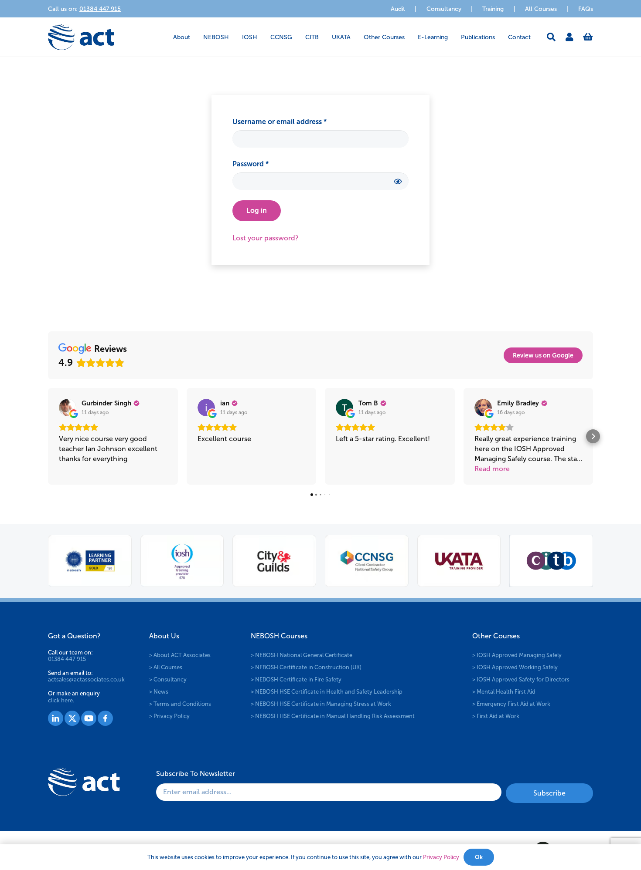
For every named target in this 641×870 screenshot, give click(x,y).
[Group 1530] (105, 718)
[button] (195, 37)
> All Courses (165, 667)
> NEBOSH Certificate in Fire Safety (296, 679)
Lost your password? (265, 238)
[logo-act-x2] (81, 37)
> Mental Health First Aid (503, 691)
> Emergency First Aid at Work (511, 704)
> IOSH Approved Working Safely (515, 667)
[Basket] (588, 37)
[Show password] (398, 181)
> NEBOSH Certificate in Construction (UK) (306, 667)
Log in (256, 210)
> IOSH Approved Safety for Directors (520, 679)
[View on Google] (67, 407)
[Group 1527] (55, 718)
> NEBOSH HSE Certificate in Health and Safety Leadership (326, 691)
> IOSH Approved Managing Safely (517, 655)
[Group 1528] (72, 718)
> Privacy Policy (169, 716)
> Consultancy (168, 679)
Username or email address (294, 121)
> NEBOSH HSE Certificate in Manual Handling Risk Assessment (333, 716)
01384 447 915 (67, 659)
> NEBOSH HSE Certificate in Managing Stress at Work (321, 704)
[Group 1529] (88, 718)
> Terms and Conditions (180, 704)
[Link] (569, 37)
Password (265, 164)
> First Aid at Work (495, 716)
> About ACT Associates (180, 655)
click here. (61, 700)
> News (158, 691)
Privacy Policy (441, 857)
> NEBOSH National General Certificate (301, 655)
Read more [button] (492, 468)
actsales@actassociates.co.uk (86, 679)
